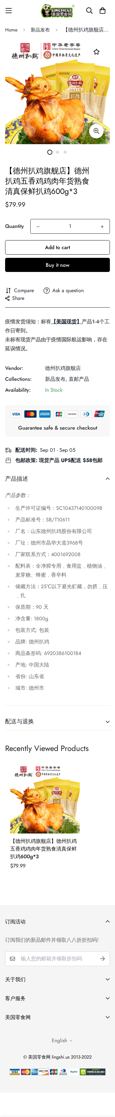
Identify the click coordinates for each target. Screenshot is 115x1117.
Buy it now (57, 265)
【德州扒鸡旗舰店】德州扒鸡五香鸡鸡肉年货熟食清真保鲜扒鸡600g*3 (43, 848)
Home (11, 29)
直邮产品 (79, 379)
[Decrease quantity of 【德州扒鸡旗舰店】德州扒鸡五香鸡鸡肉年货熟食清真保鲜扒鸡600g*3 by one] (38, 226)
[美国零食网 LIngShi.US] (57, 10)
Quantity (14, 226)
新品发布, (56, 379)
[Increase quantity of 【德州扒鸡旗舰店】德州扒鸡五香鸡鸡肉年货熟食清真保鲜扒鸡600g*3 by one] (102, 226)
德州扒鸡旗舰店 (63, 368)
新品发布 (40, 29)
